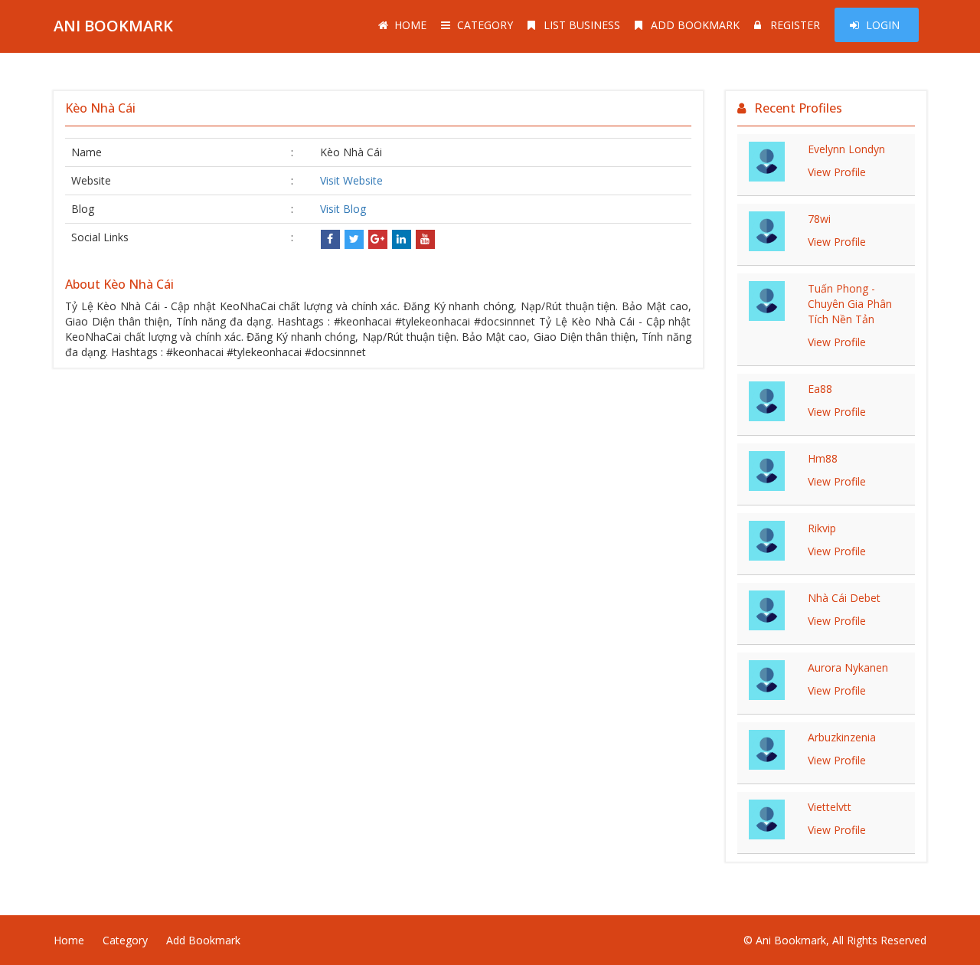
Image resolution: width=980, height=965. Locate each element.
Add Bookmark (695, 25)
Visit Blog (343, 208)
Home (410, 25)
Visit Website (351, 180)
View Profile (837, 172)
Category (485, 25)
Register (795, 25)
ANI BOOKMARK (113, 25)
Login (883, 25)
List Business (582, 25)
